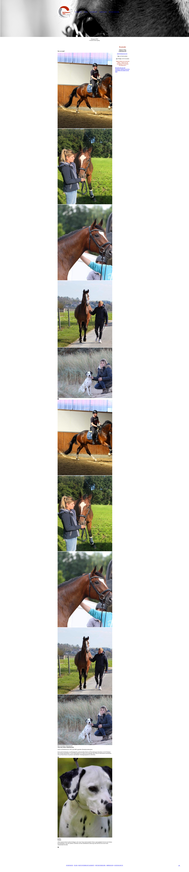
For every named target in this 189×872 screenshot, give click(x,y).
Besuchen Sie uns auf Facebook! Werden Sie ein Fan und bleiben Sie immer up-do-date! (122, 69)
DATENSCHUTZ (118, 865)
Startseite (78, 12)
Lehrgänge (103, 12)
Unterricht (93, 12)
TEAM (76, 865)
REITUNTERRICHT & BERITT (86, 865)
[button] (179, 865)
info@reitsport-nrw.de (122, 53)
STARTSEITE (69, 865)
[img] (94, 18)
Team (85, 12)
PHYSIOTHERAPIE (100, 865)
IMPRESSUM (109, 865)
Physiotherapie (114, 12)
